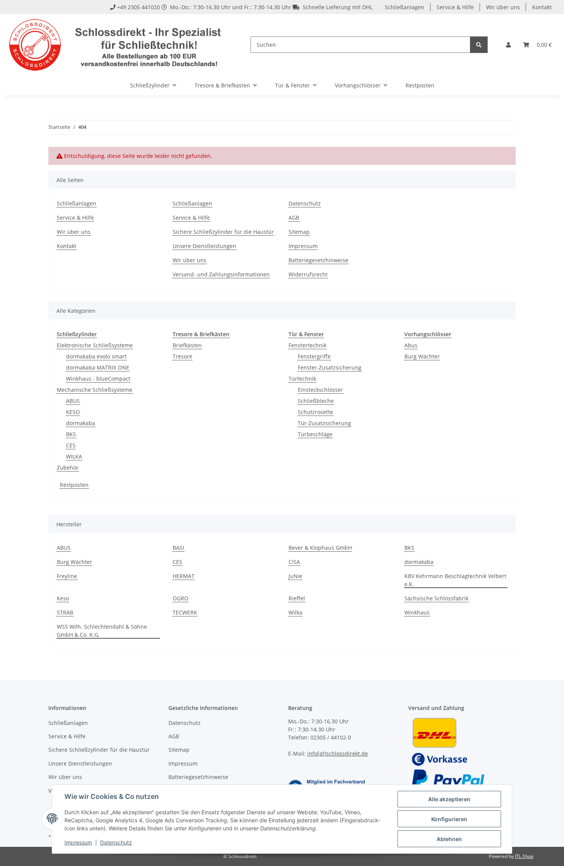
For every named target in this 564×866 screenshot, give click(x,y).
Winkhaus (417, 612)
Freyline (67, 576)
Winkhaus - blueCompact (98, 378)
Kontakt (542, 7)
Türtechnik (302, 378)
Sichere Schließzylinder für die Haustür (223, 231)
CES (71, 445)
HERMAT (184, 576)
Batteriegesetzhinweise (318, 260)
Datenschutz (116, 842)
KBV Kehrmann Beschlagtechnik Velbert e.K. (455, 580)
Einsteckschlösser (320, 389)
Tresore (182, 356)
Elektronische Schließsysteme (95, 345)
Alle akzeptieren (449, 799)
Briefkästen (187, 345)
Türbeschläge (315, 434)
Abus (410, 345)
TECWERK (185, 612)
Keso (63, 598)
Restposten (74, 484)
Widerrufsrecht (308, 274)
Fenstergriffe (314, 356)
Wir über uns (503, 7)
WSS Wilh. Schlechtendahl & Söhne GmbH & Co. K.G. (102, 630)
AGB (294, 217)
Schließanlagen (404, 7)
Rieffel (297, 598)
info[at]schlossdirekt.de (337, 753)
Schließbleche (316, 400)
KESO (73, 412)
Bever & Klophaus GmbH (320, 547)
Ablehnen (449, 839)
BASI (178, 547)
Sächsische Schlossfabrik (436, 598)
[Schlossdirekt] (116, 44)
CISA (294, 561)
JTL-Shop (524, 856)
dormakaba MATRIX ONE (97, 367)
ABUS (73, 400)
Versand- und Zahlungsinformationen (221, 274)
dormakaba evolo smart (96, 356)
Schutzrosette (315, 412)
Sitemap (299, 231)
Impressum (78, 842)
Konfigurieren (449, 819)
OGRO (180, 598)
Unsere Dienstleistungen (204, 246)
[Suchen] (479, 44)
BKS (71, 434)
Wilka (295, 612)
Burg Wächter (422, 356)
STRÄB (65, 612)
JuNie (295, 576)
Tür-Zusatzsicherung (324, 423)
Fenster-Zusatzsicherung (329, 367)
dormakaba (80, 423)
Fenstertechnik (308, 345)
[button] (508, 44)
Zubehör (68, 467)
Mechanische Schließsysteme (94, 389)
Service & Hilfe (455, 7)
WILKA (74, 456)
